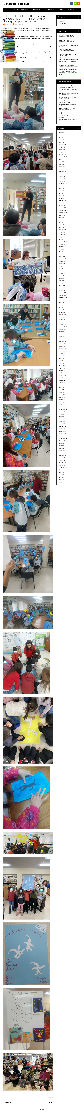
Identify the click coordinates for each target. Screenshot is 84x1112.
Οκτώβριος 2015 (62, 436)
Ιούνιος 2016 (61, 416)
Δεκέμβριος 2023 (62, 205)
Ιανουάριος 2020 (62, 317)
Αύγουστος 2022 (62, 244)
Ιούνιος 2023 (61, 220)
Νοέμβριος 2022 (62, 237)
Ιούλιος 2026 (61, 132)
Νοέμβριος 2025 (62, 152)
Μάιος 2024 (61, 193)
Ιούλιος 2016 (61, 414)
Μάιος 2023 (61, 222)
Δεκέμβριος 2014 (62, 460)
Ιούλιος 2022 (61, 246)
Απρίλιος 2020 (62, 309)
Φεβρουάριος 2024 (63, 200)
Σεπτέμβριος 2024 (63, 183)
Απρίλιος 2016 (62, 421)
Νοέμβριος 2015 (62, 433)
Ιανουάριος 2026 (62, 147)
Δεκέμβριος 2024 (62, 176)
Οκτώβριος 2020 (62, 295)
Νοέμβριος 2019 (62, 322)
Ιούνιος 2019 (61, 331)
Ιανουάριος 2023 (62, 232)
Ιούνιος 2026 (61, 135)
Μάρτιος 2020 (62, 312)
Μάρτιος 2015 (62, 453)
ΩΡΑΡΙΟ (61, 9)
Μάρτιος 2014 (62, 482)
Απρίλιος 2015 (62, 450)
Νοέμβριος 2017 (62, 375)
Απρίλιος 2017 (62, 392)
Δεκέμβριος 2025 (62, 149)
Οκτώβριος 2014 (62, 465)
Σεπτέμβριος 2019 (63, 326)
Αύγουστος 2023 (62, 215)
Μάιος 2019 (61, 334)
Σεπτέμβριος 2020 (63, 297)
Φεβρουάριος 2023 (63, 229)
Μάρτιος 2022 (62, 256)
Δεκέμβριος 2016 (62, 402)
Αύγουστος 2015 (62, 440)
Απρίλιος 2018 (62, 363)
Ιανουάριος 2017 (62, 399)
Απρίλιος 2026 (62, 139)
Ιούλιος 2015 (61, 443)
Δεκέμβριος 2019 (62, 319)
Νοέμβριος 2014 (62, 462)
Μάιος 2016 (61, 419)
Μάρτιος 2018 (62, 365)
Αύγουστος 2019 (62, 329)
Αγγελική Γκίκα (8, 24)
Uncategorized (62, 21)
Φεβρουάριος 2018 (63, 368)
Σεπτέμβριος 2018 (63, 351)
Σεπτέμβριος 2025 (63, 156)
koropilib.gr (16, 4)
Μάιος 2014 (61, 477)
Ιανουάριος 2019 (62, 343)
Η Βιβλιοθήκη (37, 9)
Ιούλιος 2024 (61, 188)
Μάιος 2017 (61, 389)
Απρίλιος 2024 (62, 195)
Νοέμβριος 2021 (62, 266)
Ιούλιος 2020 (61, 302)
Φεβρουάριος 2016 (63, 426)
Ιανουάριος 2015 (62, 457)
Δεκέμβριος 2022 (62, 234)
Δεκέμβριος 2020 (62, 290)
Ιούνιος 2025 (61, 161)
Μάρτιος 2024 (62, 198)
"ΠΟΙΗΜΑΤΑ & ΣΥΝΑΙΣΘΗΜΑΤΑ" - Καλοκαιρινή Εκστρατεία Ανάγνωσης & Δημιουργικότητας (67, 42)
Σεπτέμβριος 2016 (63, 409)
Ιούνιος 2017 (61, 387)
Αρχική (7, 9)
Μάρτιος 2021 (62, 285)
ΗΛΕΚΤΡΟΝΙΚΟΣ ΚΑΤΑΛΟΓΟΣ (21, 9)
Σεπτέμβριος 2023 (63, 212)
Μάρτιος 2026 (62, 142)
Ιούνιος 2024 (61, 190)
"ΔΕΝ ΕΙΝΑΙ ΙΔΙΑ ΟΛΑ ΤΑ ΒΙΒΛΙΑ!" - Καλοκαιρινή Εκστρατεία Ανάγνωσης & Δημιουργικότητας (67, 37)
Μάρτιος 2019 (62, 339)
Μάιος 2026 (61, 137)
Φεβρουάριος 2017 (63, 397)
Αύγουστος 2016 (62, 411)
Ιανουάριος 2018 (62, 370)
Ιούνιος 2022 (61, 249)
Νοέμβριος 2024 (62, 178)
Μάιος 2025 (61, 164)
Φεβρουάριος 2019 (63, 341)
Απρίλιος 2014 (62, 479)
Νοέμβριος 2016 (62, 404)
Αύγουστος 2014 (62, 470)
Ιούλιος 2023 (61, 217)
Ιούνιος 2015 (61, 445)
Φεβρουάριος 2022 (63, 258)
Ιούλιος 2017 (61, 385)
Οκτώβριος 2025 (62, 154)
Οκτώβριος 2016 (62, 407)
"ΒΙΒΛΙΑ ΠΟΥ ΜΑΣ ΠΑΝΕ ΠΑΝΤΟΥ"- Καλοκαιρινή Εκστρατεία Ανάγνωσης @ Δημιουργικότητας (67, 50)
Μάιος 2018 (61, 360)
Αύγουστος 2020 (62, 300)
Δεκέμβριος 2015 (62, 431)
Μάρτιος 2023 (62, 227)
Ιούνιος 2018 (61, 358)
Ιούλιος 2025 (61, 159)
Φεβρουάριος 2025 (63, 171)
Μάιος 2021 (61, 280)
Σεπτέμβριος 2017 (63, 380)
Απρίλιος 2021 (62, 283)
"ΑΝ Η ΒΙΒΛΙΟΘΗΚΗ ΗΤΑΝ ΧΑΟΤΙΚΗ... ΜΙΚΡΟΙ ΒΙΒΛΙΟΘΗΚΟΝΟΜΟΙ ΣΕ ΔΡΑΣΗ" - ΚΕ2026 (68, 73)
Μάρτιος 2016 (62, 423)
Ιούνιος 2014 (61, 474)
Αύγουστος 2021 (62, 273)
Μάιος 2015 (61, 448)
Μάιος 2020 (61, 307)
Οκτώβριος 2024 (62, 181)
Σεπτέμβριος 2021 (63, 271)
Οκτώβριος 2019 (62, 324)
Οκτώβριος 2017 (62, 377)
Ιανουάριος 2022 (62, 261)
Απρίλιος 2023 (62, 224)
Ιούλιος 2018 (61, 356)
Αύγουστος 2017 (62, 382)
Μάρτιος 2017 (62, 394)
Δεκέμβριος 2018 (62, 346)
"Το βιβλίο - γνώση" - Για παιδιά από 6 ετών (68, 69)
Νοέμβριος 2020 (62, 292)
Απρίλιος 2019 (62, 336)
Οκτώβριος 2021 (62, 268)
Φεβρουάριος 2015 (63, 455)
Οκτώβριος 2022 (62, 239)
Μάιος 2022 (61, 251)
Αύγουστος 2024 (62, 186)
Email (75, 3)
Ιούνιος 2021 (61, 278)
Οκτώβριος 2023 (62, 210)
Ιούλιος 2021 (61, 275)
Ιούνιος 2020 (61, 305)
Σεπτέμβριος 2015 (63, 438)
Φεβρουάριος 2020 (63, 314)
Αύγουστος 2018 (62, 353)
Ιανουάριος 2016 (62, 428)
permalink (50, 1097)
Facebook (71, 3)
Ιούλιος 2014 (61, 472)
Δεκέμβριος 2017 (62, 372)
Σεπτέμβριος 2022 (63, 241)
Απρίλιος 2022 (62, 254)
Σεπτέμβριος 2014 (63, 467)
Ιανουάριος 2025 (62, 174)
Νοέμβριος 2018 (62, 348)
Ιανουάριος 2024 (62, 203)
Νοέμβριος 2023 (62, 207)
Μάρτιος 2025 (62, 169)
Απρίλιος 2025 (62, 166)
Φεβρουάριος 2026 (63, 144)
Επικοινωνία (70, 9)
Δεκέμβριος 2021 (62, 263)
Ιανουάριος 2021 (62, 288)
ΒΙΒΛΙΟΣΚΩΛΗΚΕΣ (50, 9)
